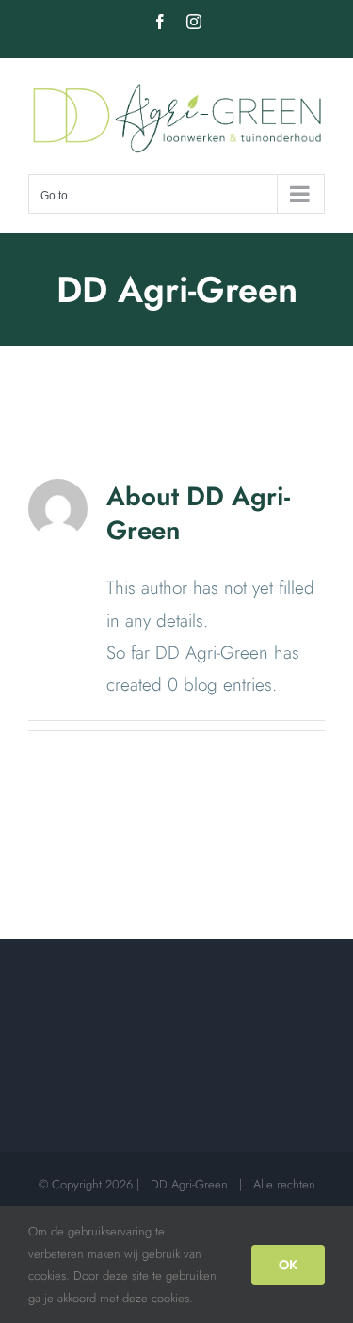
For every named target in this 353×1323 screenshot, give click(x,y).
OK (288, 1264)
